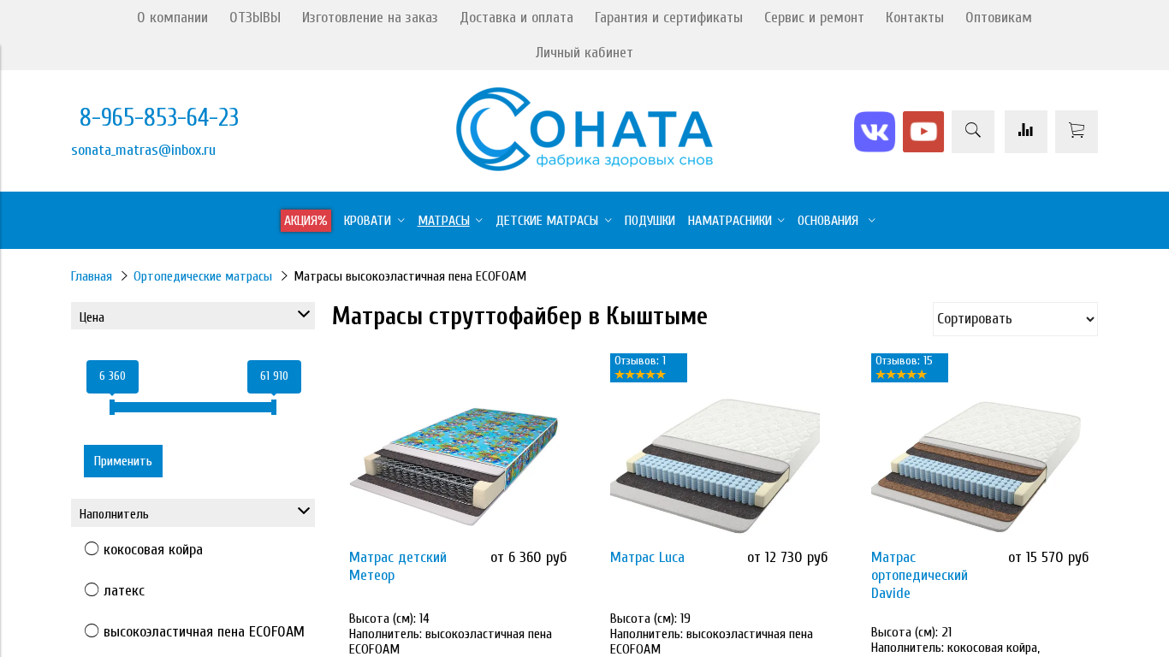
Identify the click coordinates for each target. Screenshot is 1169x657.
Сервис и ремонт (814, 18)
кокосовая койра (153, 550)
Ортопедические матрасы (203, 276)
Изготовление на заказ (370, 18)
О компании (172, 18)
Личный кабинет (584, 53)
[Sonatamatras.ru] (584, 166)
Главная (91, 276)
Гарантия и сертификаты (669, 18)
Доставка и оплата (516, 18)
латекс (124, 591)
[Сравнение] (1026, 131)
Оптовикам (998, 18)
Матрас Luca (647, 557)
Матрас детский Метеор (398, 566)
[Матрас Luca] (715, 467)
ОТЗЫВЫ (255, 18)
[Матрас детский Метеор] (454, 467)
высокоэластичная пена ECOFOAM (204, 632)
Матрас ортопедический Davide (919, 575)
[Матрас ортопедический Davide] (976, 467)
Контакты (915, 18)
